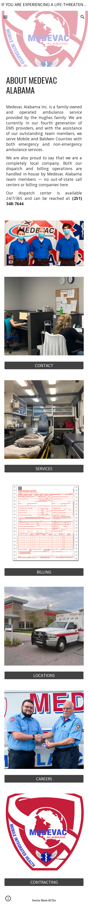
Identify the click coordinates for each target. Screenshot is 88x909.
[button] (5, 17)
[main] (44, 85)
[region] (44, 5)
